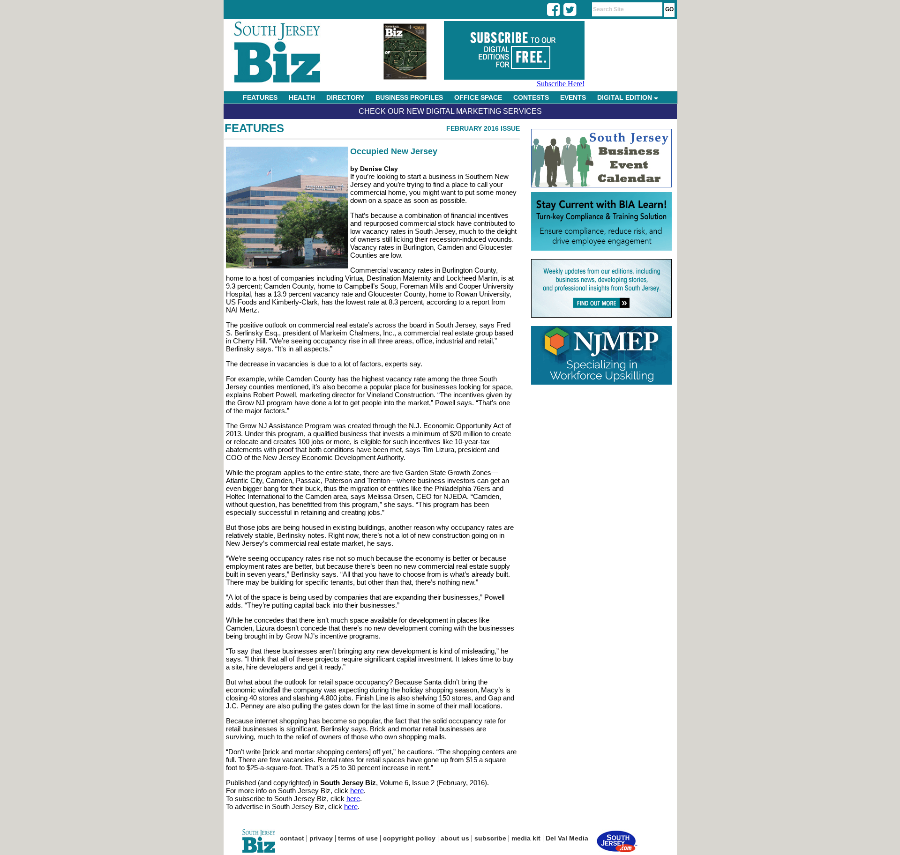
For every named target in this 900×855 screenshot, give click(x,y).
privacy (321, 838)
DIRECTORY (345, 97)
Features (254, 128)
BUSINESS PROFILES (409, 97)
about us (455, 838)
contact (292, 838)
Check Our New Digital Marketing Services (450, 111)
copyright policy (409, 838)
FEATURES (260, 97)
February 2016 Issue (483, 128)
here (357, 791)
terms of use (358, 838)
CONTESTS (531, 97)
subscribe (490, 838)
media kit (525, 838)
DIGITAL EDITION (625, 97)
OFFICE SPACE (478, 97)
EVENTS (573, 97)
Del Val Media (567, 838)
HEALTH (302, 97)
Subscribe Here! (561, 84)
